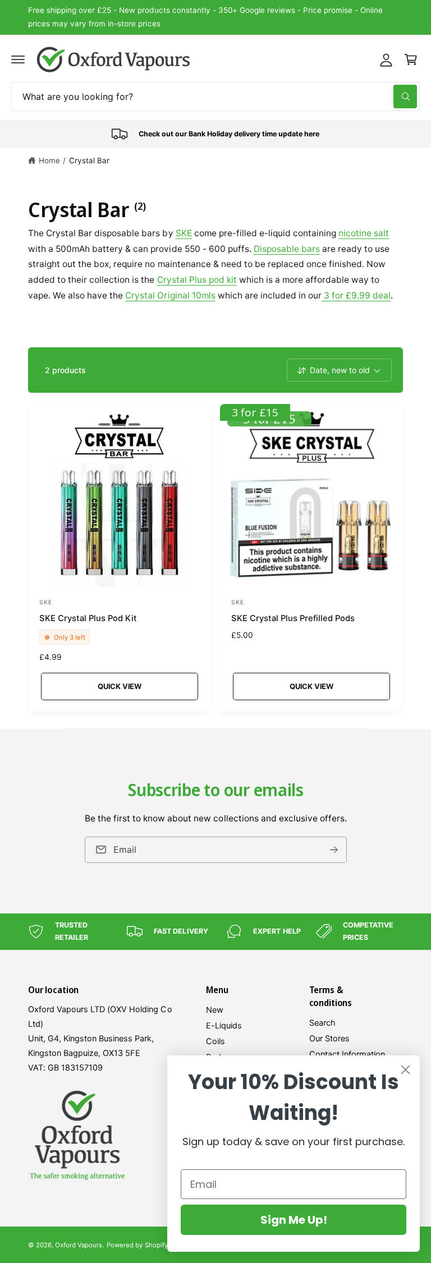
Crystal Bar (89, 160)
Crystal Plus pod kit (197, 279)
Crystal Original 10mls (170, 295)
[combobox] (215, 96)
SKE (184, 233)
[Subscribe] (334, 850)
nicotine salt (363, 233)
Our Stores (329, 1039)
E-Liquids (224, 1026)
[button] (18, 59)
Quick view (119, 686)
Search (322, 1023)
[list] (215, 134)
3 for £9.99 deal (356, 295)
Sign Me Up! (293, 1220)
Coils (215, 1041)
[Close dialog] (405, 1070)
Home (49, 160)
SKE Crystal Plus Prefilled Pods (293, 618)
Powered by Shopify (137, 1245)
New (214, 1010)
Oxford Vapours (78, 1245)
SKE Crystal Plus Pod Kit (88, 618)
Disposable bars (287, 249)
